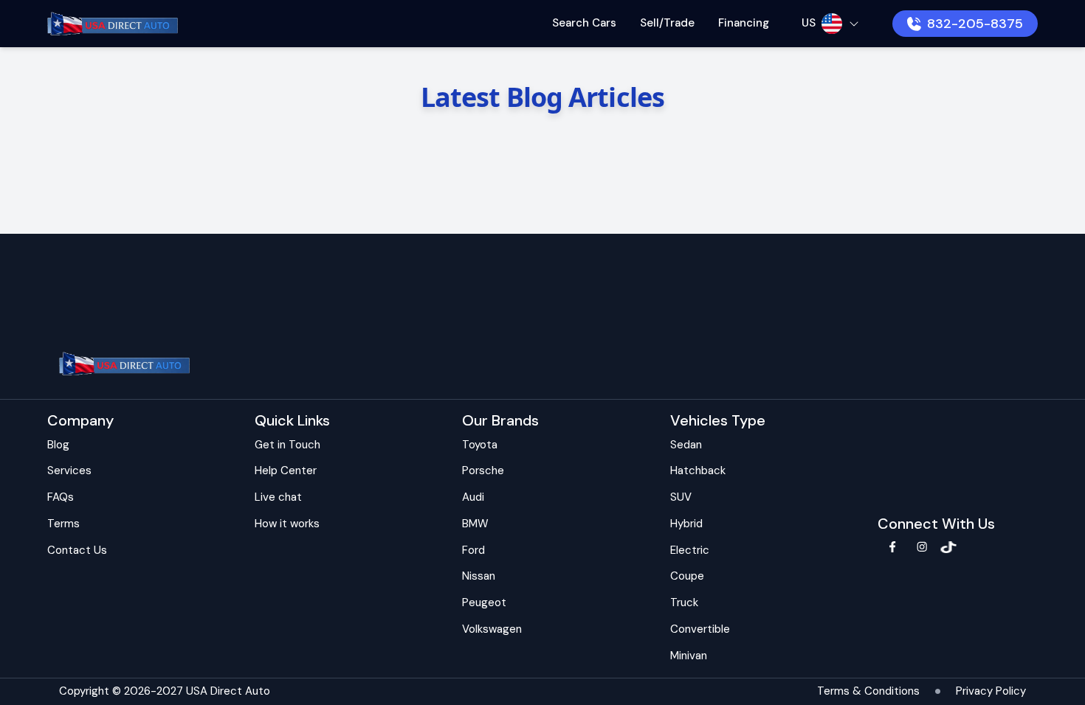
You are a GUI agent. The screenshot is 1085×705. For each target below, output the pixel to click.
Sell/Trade (667, 22)
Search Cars (584, 22)
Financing (743, 22)
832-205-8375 (975, 23)
